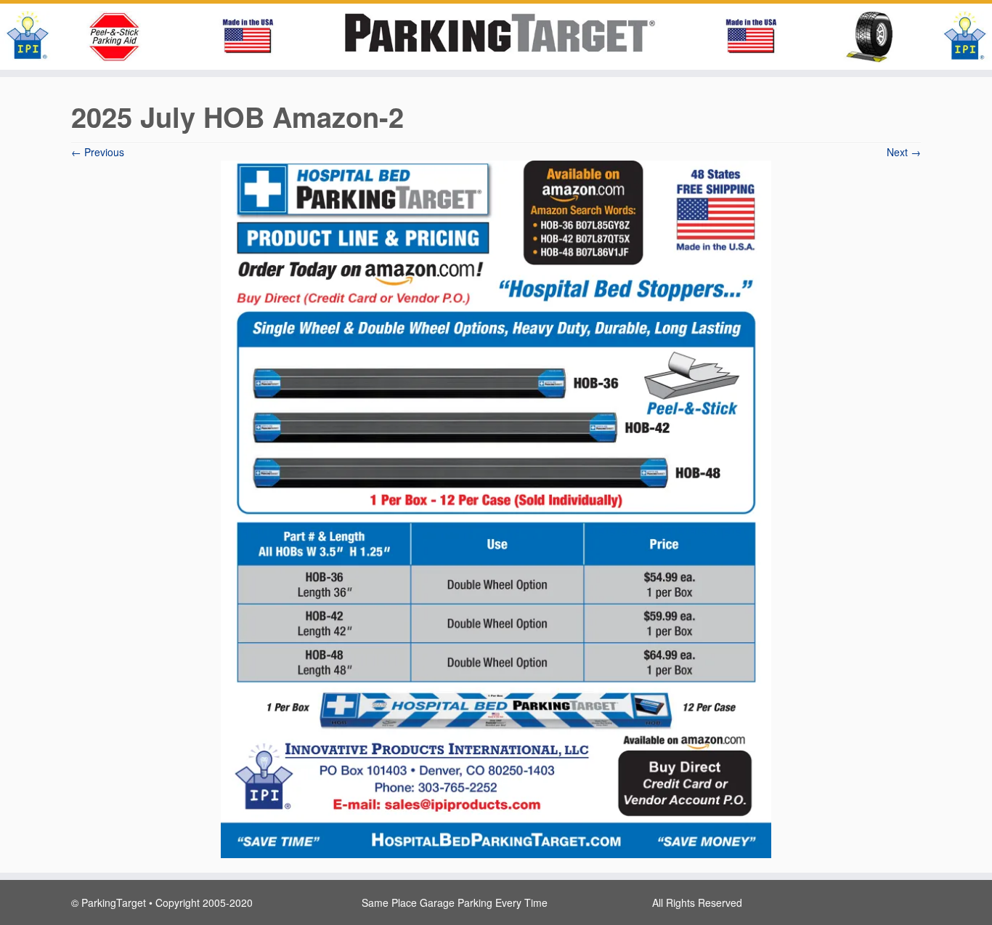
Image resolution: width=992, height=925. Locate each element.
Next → (904, 152)
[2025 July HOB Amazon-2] (496, 507)
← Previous (97, 152)
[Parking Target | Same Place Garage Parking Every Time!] (496, 36)
